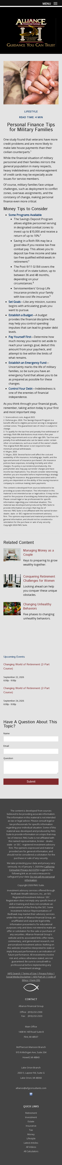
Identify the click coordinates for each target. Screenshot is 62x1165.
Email (6, 745)
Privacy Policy (46, 973)
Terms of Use (30, 973)
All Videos (31, 1146)
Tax (31, 1129)
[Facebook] (31, 1094)
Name (6, 733)
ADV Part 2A (39, 976)
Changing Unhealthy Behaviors (37, 606)
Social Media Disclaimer (18, 976)
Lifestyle (31, 1138)
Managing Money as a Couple (38, 552)
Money (31, 1134)
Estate (31, 1121)
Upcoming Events (14, 657)
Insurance (31, 1125)
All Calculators (31, 1151)
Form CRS (35, 980)
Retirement (31, 1112)
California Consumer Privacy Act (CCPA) (31, 868)
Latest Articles (31, 1142)
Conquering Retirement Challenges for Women (39, 578)
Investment (31, 1117)
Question (8, 758)
